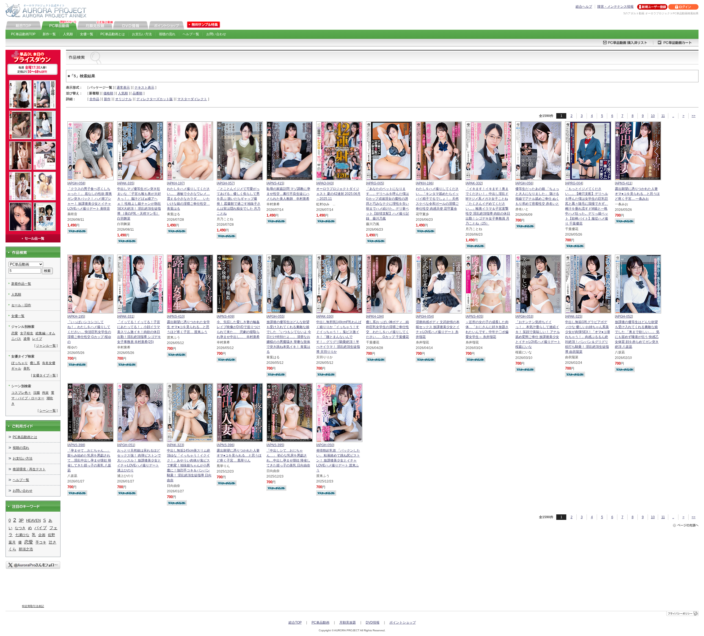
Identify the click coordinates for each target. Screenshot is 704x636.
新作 (107, 99)
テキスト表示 (144, 87)
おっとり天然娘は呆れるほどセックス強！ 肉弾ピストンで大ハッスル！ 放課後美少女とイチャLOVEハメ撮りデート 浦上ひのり (139, 460)
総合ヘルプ (584, 7)
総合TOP (295, 622)
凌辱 (26, 339)
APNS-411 (623, 183)
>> (693, 116)
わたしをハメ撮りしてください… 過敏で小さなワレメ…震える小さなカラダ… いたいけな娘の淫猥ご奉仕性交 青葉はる (188, 199)
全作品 (94, 99)
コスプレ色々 (21, 393)
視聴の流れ (167, 34)
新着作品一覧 (21, 284)
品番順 (137, 93)
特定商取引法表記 (33, 606)
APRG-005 (375, 183)
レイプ (37, 339)
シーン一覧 (47, 411)
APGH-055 (275, 316)
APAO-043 (325, 183)
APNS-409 (225, 316)
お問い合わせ (216, 34)
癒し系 (35, 363)
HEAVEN (33, 520)
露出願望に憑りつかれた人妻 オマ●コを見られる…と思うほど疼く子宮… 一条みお (637, 194)
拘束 (45, 393)
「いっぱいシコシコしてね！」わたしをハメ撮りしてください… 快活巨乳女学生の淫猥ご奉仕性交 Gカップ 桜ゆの (89, 332)
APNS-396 (225, 445)
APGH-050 (325, 445)
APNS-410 (176, 316)
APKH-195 (76, 316)
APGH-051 (126, 445)
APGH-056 (524, 183)
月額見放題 (347, 622)
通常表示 (123, 87)
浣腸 (36, 393)
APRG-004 (574, 183)
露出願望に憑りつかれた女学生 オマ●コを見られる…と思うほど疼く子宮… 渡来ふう (188, 327)
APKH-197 (176, 183)
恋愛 (14, 333)
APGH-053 (524, 316)
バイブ (40, 528)
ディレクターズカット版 (154, 99)
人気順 (68, 34)
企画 (41, 535)
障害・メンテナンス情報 (615, 7)
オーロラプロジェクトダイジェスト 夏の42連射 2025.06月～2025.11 (338, 194)
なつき (20, 528)
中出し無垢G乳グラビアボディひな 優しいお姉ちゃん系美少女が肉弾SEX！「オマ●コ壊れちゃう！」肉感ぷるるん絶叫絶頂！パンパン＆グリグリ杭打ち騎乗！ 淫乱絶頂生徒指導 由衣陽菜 (587, 337)
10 (653, 116)
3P (21, 520)
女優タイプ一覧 (44, 375)
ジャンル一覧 (46, 346)
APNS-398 (76, 445)
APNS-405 (474, 316)
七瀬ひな (22, 535)
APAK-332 (474, 183)
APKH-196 (425, 183)
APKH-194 (375, 316)
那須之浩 (26, 549)
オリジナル (123, 99)
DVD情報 (373, 622)
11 (663, 116)
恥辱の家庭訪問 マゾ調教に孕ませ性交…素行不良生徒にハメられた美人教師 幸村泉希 (288, 194)
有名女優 (48, 363)
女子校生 (26, 333)
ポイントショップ (402, 622)
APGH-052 (624, 316)
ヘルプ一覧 (191, 34)
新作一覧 (49, 34)
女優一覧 (86, 34)
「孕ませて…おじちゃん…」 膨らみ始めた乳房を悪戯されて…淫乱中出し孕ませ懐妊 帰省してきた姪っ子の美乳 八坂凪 (89, 460)
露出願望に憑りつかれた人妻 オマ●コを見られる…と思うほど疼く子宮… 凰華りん (239, 455)
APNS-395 (275, 445)
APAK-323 (175, 445)
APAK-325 (573, 316)
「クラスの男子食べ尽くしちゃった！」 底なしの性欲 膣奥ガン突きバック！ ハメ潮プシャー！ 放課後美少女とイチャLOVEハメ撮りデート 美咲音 (89, 199)
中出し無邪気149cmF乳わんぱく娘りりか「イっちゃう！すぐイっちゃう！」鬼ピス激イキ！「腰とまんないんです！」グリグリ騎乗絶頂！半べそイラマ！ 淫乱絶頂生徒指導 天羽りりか (338, 337)
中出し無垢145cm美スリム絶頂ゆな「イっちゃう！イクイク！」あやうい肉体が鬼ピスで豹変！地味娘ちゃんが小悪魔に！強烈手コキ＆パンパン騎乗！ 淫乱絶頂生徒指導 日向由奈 (189, 465)
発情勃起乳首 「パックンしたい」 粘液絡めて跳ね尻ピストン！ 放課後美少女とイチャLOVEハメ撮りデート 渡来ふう (338, 460)
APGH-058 (76, 183)
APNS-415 (275, 183)
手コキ (40, 542)
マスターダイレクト (192, 99)
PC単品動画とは (112, 34)
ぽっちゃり (19, 363)
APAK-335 (125, 183)
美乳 (26, 368)
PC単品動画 (320, 622)
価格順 (108, 93)
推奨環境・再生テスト (29, 469)
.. (673, 116)
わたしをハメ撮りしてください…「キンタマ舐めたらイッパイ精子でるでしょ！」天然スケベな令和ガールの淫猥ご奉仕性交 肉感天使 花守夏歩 (437, 199)
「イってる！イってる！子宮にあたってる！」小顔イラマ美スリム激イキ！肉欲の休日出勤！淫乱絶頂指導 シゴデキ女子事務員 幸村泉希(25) (139, 332)
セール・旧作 (21, 305)
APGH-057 (226, 183)
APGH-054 (425, 316)
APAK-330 (324, 316)
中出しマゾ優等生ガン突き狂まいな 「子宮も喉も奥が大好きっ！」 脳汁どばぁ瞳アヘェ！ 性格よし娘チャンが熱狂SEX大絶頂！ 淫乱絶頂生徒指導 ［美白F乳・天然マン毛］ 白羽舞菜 (139, 203)
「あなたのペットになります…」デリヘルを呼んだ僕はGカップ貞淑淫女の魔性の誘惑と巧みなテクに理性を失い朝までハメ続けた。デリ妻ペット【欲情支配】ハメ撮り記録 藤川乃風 (387, 203)
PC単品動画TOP (23, 34)
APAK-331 (125, 316)
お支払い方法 (142, 34)
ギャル (16, 368)
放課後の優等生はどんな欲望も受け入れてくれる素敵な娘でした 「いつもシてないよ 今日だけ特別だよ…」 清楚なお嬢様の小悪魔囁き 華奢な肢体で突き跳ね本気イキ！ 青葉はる (288, 337)
